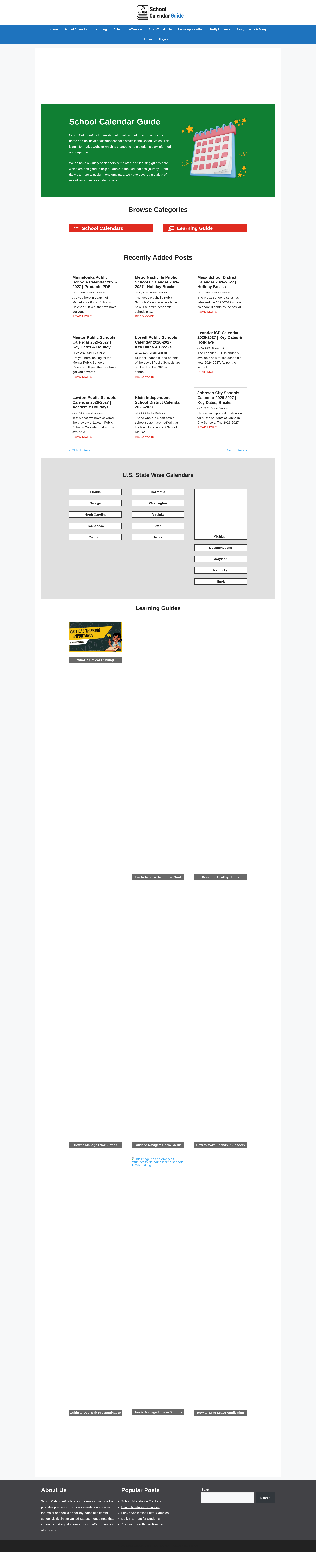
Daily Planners (220, 29)
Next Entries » (237, 450)
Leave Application (191, 29)
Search (206, 1489)
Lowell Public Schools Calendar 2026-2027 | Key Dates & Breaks (156, 342)
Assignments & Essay (252, 29)
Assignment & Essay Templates (143, 1524)
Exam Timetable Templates (140, 1507)
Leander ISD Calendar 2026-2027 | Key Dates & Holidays (220, 338)
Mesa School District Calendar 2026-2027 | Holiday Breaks (217, 282)
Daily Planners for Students (140, 1518)
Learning (100, 29)
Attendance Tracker (128, 29)
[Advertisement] (158, 79)
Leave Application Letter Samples (145, 1513)
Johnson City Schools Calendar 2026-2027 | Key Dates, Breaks (218, 398)
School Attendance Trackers (141, 1501)
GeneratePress (190, 1545)
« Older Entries (79, 450)
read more (82, 316)
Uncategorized (219, 348)
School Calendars (102, 228)
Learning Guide (195, 228)
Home (54, 29)
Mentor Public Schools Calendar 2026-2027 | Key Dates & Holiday (93, 342)
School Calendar (76, 29)
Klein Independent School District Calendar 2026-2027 (158, 402)
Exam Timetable (160, 29)
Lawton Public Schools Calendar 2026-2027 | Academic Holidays (94, 402)
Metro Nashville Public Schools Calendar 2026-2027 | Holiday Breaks (157, 282)
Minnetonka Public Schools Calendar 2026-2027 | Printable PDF (94, 282)
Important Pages (156, 39)
